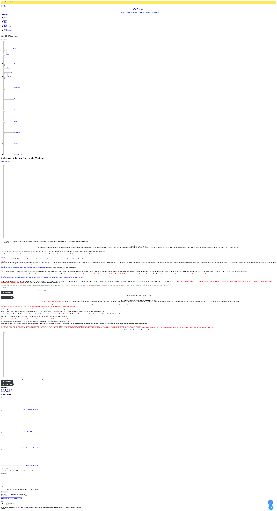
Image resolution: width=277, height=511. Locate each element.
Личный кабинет (7, 30)
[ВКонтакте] (1, 390)
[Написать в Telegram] (270, 507)
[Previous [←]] (1, 501)
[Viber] (11, 390)
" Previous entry (4, 391)
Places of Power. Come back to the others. (32, 447)
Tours (126, 12)
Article (2, 161)
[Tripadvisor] (4, 6)
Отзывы (5, 20)
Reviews (130, 12)
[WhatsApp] (9, 390)
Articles (136, 12)
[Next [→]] (2, 501)
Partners (143, 12)
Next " (9, 391)
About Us (123, 12)
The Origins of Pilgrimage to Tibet (30, 465)
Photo (133, 12)
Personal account (7, 26)
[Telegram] (7, 390)
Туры (4, 18)
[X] (5, 390)
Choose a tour (4, 39)
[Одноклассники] (3, 390)
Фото (4, 21)
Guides (139, 12)
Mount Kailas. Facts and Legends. (30, 409)
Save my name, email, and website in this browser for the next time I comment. (20, 489)
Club (4, 27)
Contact (149, 12)
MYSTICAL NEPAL (27, 431)
